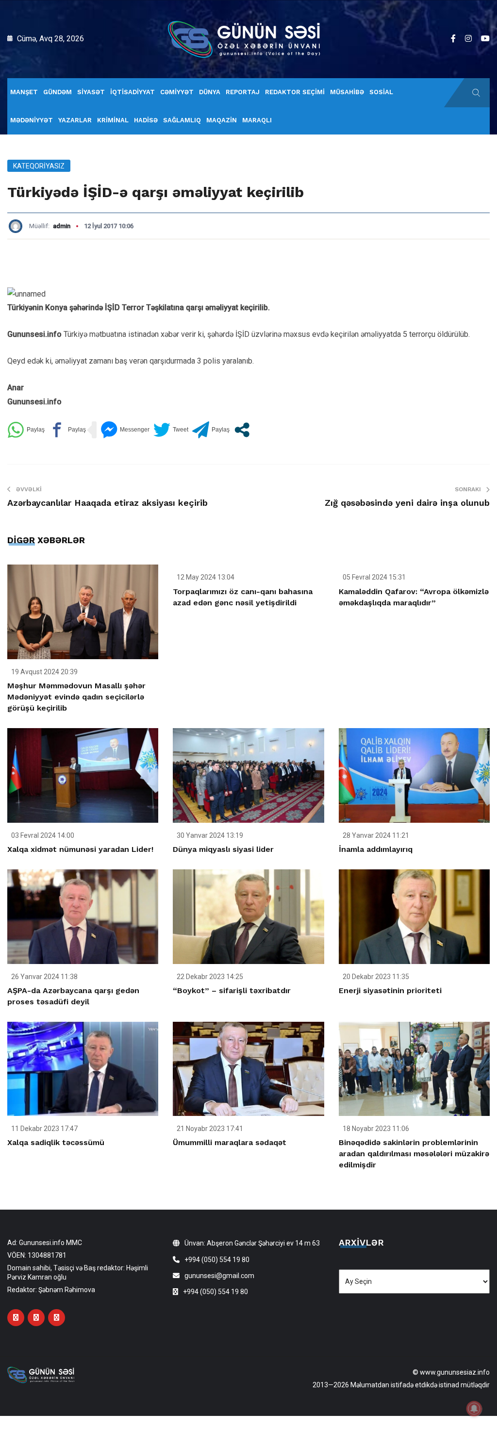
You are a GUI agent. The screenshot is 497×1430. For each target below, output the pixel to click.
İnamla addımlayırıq (376, 849)
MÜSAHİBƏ (347, 92)
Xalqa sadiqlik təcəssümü (55, 1142)
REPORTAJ (243, 92)
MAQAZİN (221, 120)
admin (61, 226)
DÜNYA (209, 92)
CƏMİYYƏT (177, 92)
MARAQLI (257, 120)
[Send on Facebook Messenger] (124, 429)
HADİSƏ (146, 120)
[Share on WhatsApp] (26, 429)
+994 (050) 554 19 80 (216, 1260)
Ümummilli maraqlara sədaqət (229, 1142)
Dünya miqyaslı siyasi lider (223, 849)
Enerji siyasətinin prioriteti (390, 990)
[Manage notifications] (474, 1408)
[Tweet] (170, 429)
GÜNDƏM (57, 92)
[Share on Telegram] (211, 429)
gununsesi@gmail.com (219, 1276)
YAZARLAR (75, 120)
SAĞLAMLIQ (182, 120)
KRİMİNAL (113, 120)
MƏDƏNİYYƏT (31, 120)
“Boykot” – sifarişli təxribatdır (232, 990)
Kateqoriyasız (39, 166)
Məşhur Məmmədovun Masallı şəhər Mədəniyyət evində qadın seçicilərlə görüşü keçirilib (76, 697)
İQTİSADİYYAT (132, 92)
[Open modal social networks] (241, 429)
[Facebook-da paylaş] (67, 429)
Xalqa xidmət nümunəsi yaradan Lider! (80, 849)
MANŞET (24, 92)
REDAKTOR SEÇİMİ (295, 92)
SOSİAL (381, 92)
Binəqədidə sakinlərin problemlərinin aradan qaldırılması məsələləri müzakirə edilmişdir (414, 1153)
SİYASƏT (91, 92)
